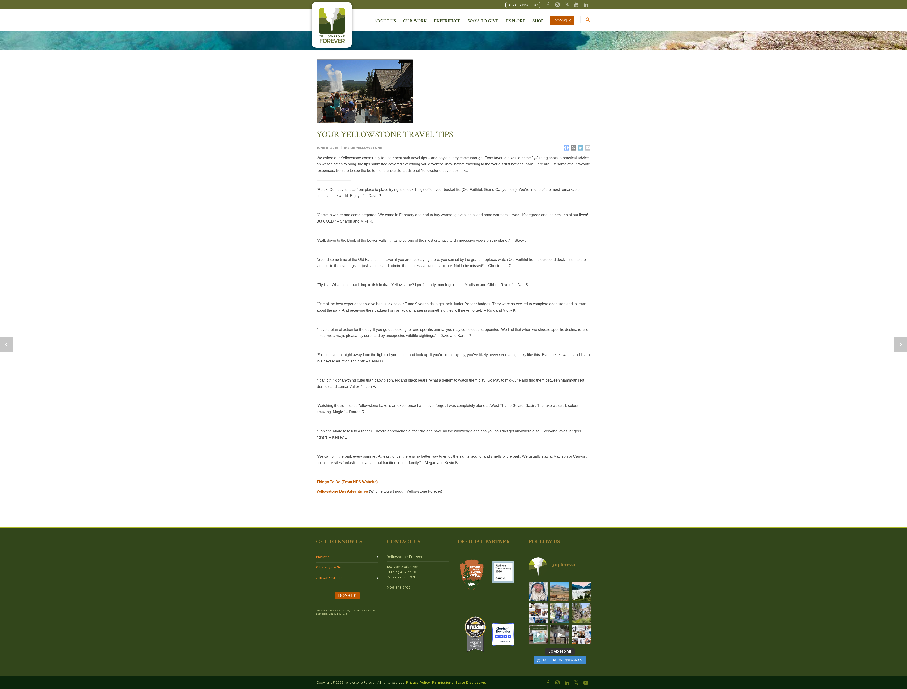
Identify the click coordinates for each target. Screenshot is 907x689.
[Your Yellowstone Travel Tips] (365, 91)
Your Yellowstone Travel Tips (385, 134)
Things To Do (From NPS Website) (347, 482)
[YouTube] (576, 4)
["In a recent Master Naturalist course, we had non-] (538, 591)
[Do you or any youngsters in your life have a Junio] (559, 613)
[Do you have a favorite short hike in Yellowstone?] (581, 613)
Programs (322, 557)
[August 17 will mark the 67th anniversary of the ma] (581, 591)
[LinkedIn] (567, 683)
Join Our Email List (329, 578)
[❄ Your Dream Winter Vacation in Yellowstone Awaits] (538, 613)
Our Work (415, 20)
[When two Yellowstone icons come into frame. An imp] (559, 591)
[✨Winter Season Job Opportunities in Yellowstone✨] (581, 634)
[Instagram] (557, 4)
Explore (516, 20)
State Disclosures (470, 682)
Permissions (442, 682)
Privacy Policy (418, 682)
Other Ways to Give (329, 567)
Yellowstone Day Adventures (342, 491)
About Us (385, 20)
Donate (562, 20)
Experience (447, 20)
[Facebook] (548, 4)
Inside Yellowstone (363, 148)
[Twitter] (567, 4)
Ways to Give (483, 20)
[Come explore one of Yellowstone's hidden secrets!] (538, 634)
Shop (537, 20)
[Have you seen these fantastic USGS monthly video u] (559, 634)
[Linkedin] (585, 4)
